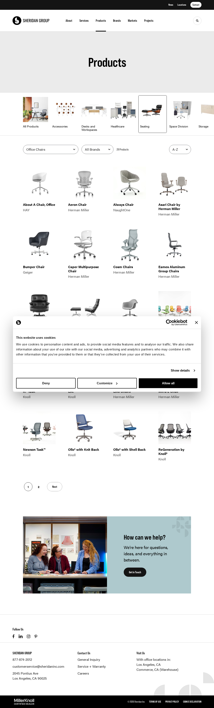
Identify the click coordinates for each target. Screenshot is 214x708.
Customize (104, 383)
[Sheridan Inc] (31, 20)
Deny (46, 383)
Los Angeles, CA (148, 664)
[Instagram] (28, 636)
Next (54, 486)
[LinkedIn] (21, 636)
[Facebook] (13, 636)
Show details (180, 370)
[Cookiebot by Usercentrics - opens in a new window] (169, 322)
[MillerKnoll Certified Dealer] (24, 702)
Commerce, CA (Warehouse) (157, 669)
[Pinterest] (35, 636)
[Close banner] (196, 322)
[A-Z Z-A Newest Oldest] (180, 149)
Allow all (168, 383)
